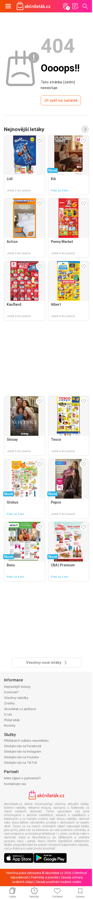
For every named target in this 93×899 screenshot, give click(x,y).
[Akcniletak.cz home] (33, 6)
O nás (8, 714)
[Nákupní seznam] (75, 6)
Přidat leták (12, 720)
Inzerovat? (11, 692)
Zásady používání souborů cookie (58, 882)
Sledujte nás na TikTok (20, 762)
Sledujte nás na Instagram (22, 751)
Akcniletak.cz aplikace (20, 709)
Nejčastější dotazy (17, 687)
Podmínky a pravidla (45, 877)
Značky (9, 703)
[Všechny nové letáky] (85, 129)
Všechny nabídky (16, 698)
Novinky (9, 725)
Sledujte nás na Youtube (21, 757)
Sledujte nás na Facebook (22, 746)
